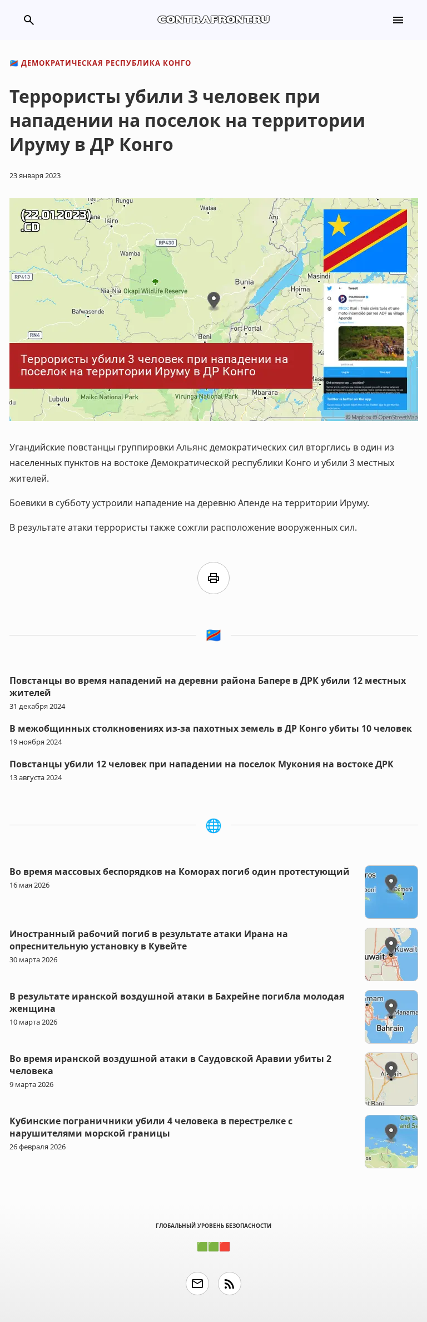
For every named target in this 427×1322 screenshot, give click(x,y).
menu (398, 20)
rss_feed (229, 1283)
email (197, 1283)
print (213, 578)
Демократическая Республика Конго (100, 63)
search (29, 20)
